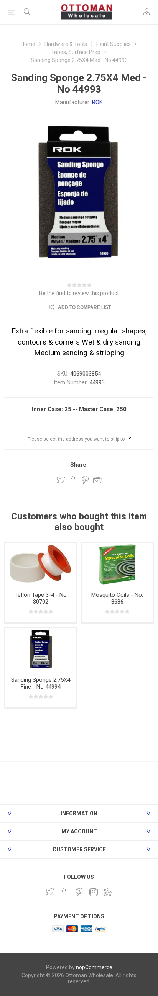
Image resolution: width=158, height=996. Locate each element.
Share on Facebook (73, 480)
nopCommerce (94, 967)
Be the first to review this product (79, 293)
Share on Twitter (61, 480)
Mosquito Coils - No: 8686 (117, 598)
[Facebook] (64, 892)
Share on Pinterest (85, 480)
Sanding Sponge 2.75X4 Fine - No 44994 (40, 683)
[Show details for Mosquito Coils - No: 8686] (117, 564)
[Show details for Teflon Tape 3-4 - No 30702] (40, 564)
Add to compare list (84, 307)
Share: (79, 464)
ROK (97, 102)
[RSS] (108, 892)
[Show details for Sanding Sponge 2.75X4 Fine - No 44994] (40, 649)
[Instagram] (93, 892)
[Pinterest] (79, 892)
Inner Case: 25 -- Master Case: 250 (79, 409)
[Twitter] (50, 892)
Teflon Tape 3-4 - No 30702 (41, 598)
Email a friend (97, 480)
